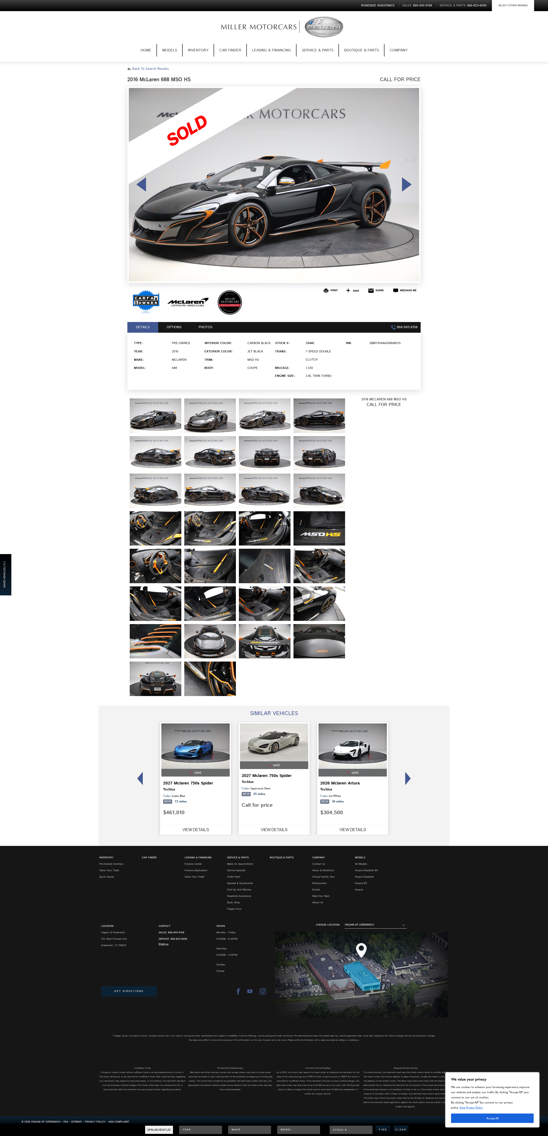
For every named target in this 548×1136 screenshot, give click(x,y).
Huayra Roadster (364, 877)
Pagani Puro (234, 909)
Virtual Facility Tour (323, 877)
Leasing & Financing (271, 50)
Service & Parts (317, 50)
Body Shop (233, 902)
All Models (361, 864)
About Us (317, 902)
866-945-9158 (176, 932)
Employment (319, 883)
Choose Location (328, 925)
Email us (163, 944)
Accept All (492, 1118)
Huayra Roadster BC (366, 870)
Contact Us (318, 864)
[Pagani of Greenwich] (251, 27)
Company (399, 50)
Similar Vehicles (159, 1129)
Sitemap (76, 1122)
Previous (139, 778)
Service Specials (236, 870)
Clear (401, 1130)
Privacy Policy (95, 1122)
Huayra (359, 890)
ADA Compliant (119, 1122)
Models (169, 50)
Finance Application (196, 870)
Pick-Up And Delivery (239, 890)
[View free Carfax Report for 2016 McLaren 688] (146, 313)
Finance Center (193, 864)
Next (409, 778)
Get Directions (129, 991)
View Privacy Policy (471, 1107)
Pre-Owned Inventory (111, 864)
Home (146, 50)
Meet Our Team (321, 896)
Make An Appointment (240, 864)
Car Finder (230, 50)
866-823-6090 (179, 939)
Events (316, 890)
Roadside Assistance (239, 896)
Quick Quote (106, 877)
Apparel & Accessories (240, 883)
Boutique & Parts (361, 50)
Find (383, 1130)
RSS (65, 1122)
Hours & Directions (323, 870)
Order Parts (233, 877)
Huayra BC (361, 883)
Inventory (198, 50)
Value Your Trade (109, 870)
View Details (195, 829)
